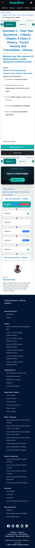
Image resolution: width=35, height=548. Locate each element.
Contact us (21, 532)
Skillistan (9, 383)
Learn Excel (9, 494)
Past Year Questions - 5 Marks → (16, 257)
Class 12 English (11, 411)
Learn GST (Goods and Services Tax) (17, 501)
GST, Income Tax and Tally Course (16, 373)
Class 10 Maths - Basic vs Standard (16, 513)
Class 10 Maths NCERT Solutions (16, 443)
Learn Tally (9, 497)
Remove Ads (17, 153)
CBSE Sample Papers (12, 516)
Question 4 (16, 231)
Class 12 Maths (10, 408)
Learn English (10, 491)
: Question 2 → (17, 147)
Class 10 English (11, 401)
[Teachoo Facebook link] (8, 526)
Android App (10, 314)
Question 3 (7, 222)
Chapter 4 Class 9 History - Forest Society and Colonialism (18, 15)
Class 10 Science (11, 398)
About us (13, 532)
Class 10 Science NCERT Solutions (16, 482)
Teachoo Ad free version (13, 376)
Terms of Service (12, 534)
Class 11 (12, 8)
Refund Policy (9, 536)
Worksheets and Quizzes (13, 379)
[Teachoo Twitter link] (17, 526)
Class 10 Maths (10, 395)
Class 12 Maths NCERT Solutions (16, 450)
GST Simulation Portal (12, 386)
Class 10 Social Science (13, 405)
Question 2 (7, 213)
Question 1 (16, 204)
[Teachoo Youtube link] (22, 526)
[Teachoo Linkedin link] (26, 526)
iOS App (8, 317)
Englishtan (9, 510)
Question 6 (7, 249)
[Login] (31, 2)
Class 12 (5, 8)
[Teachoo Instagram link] (13, 526)
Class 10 (20, 8)
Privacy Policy (23, 534)
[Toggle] (3, 2)
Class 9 (27, 8)
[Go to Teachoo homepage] (16, 2)
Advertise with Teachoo (22, 536)
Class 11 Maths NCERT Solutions (16, 447)
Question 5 (16, 240)
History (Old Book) (6, 12)
